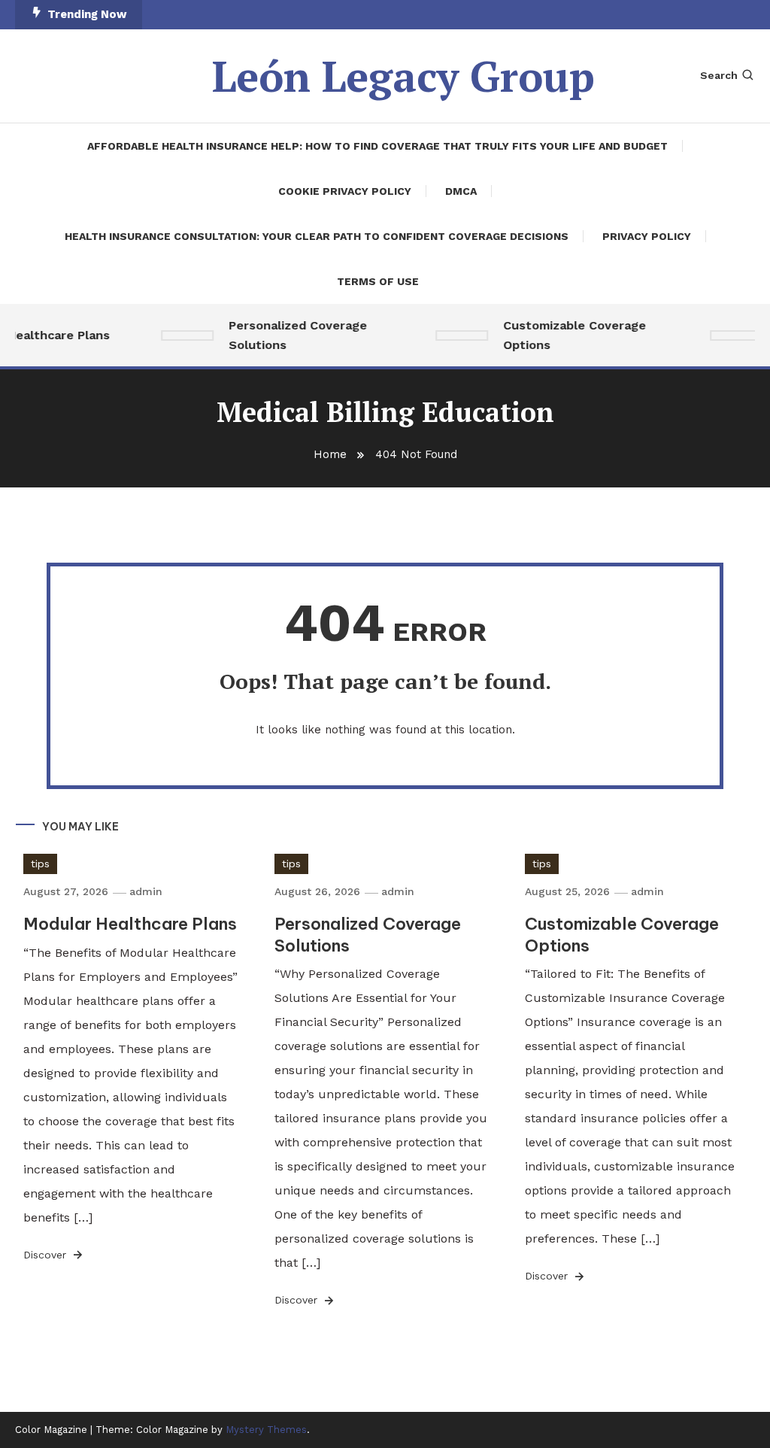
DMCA (461, 191)
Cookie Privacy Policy (344, 191)
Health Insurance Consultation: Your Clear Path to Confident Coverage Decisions (316, 236)
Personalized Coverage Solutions (291, 335)
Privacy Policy (646, 236)
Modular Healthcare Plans (130, 923)
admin (145, 891)
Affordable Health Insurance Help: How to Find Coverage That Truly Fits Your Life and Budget (377, 146)
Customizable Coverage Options (567, 335)
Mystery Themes (266, 1429)
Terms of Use (378, 281)
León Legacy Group (403, 76)
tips (40, 864)
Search (719, 75)
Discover (46, 1255)
